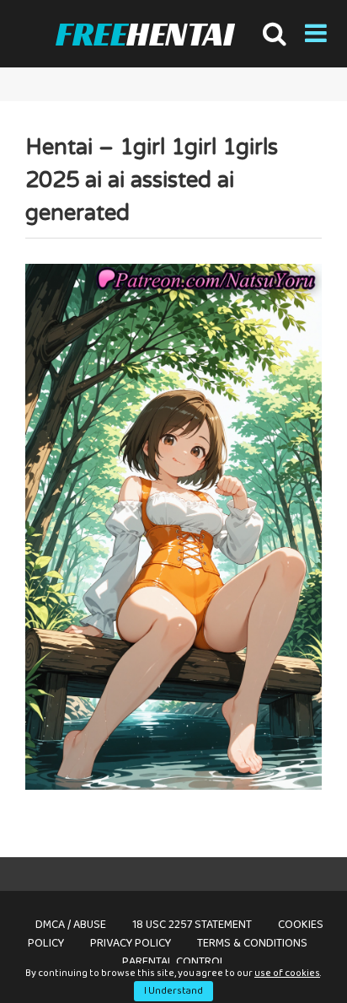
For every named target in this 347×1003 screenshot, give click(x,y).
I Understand (173, 991)
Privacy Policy (130, 943)
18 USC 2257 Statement (192, 924)
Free (144, 34)
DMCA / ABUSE (70, 924)
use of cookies (287, 973)
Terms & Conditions (252, 943)
